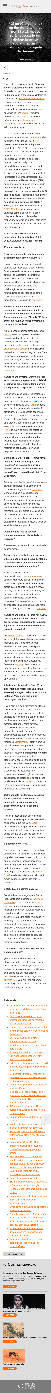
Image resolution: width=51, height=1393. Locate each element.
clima (20, 664)
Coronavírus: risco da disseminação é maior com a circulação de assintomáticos (28, 1199)
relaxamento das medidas (31, 98)
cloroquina (37, 489)
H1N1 (7, 430)
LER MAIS (10, 1286)
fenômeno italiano (15, 635)
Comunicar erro (13, 1254)
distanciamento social (15, 349)
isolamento (21, 742)
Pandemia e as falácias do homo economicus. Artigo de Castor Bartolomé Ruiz (26, 1243)
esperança (37, 300)
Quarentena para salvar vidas (24, 1178)
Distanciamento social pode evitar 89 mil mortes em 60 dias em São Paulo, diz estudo (28, 1009)
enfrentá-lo (9, 980)
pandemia (41, 608)
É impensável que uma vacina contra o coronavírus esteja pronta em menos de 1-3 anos (29, 1030)
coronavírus (35, 137)
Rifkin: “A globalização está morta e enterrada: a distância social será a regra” (27, 1135)
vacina (25, 113)
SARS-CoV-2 (10, 209)
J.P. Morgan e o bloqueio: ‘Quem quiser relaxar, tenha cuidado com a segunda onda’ (27, 1110)
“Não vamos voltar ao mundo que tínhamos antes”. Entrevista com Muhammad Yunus (26, 1232)
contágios (30, 781)
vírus (34, 823)
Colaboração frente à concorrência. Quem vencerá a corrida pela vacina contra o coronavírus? (28, 1077)
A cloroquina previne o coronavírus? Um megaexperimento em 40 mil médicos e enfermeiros (28, 1056)
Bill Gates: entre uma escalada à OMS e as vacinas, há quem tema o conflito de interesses (29, 1066)
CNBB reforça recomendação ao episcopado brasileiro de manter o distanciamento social (27, 1020)
